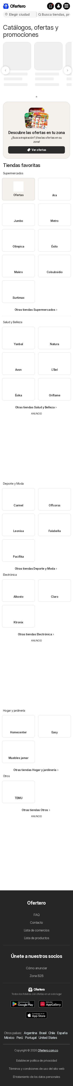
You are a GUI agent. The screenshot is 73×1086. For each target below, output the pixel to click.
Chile (51, 1033)
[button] (58, 6)
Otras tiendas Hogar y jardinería (34, 770)
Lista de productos (36, 938)
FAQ (36, 915)
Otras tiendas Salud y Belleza (35, 407)
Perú (19, 1038)
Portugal (30, 1038)
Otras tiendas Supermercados (35, 309)
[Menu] (66, 6)
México (9, 1038)
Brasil (42, 1033)
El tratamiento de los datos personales (36, 1076)
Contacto (36, 922)
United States (48, 1038)
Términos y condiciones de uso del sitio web (36, 1068)
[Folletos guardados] (50, 6)
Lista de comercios (36, 930)
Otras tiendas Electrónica (35, 634)
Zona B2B (37, 976)
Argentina (30, 1033)
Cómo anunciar (36, 968)
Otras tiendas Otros (35, 810)
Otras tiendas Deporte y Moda (35, 568)
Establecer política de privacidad (36, 1060)
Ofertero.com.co (48, 1050)
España (62, 1033)
